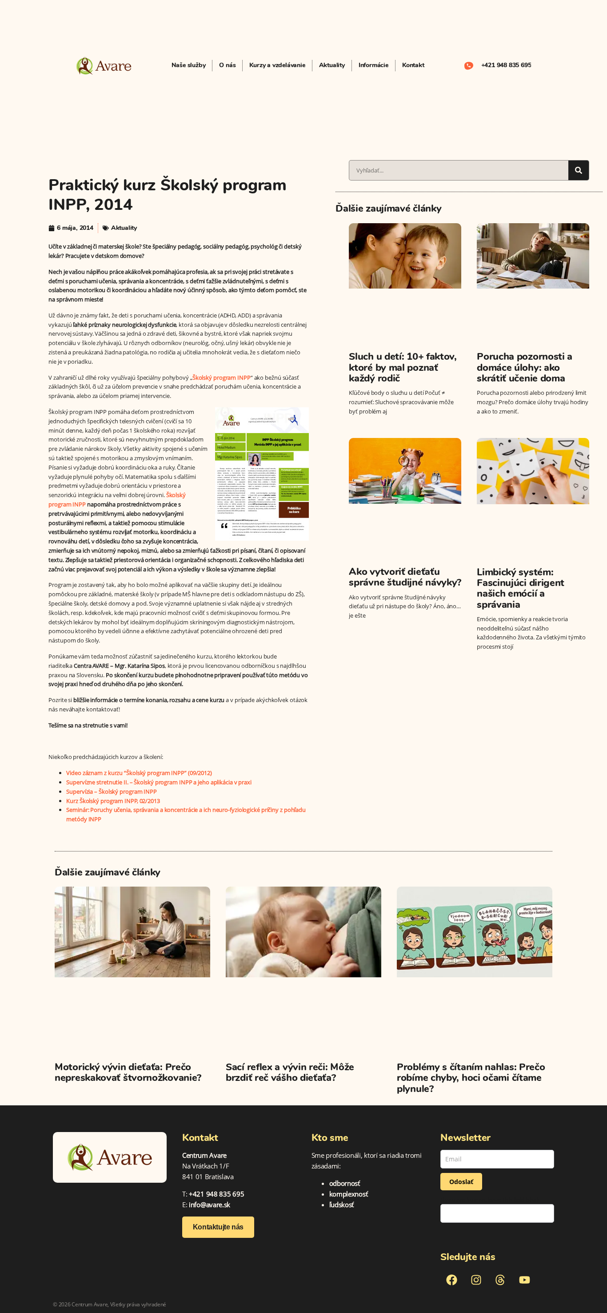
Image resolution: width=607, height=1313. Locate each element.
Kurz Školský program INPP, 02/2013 (113, 801)
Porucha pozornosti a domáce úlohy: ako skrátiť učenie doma (524, 367)
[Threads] (500, 1280)
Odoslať (461, 1181)
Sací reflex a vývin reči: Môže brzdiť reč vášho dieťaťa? (290, 1072)
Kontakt (413, 65)
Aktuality (332, 65)
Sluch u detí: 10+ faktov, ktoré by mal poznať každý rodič (403, 367)
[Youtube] (525, 1280)
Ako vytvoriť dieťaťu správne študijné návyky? (405, 577)
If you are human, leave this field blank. (490, 1200)
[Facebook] (451, 1280)
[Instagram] (476, 1280)
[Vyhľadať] (578, 170)
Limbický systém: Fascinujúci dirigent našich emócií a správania (520, 588)
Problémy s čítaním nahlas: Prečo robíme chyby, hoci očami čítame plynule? (471, 1077)
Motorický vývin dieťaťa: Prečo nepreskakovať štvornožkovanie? (128, 1072)
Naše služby (189, 65)
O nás (227, 65)
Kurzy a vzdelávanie (277, 65)
